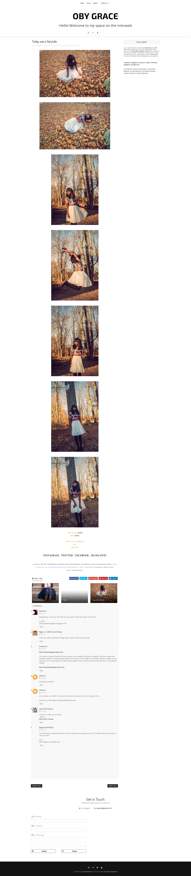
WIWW (109, 564)
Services (104, 3)
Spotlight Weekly (61, 567)
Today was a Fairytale (98, 600)
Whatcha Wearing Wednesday (73, 564)
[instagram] (88, 33)
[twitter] (97, 33)
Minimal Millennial (39, 600)
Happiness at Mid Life (46, 727)
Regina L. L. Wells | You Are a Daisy (50, 632)
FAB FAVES (106, 567)
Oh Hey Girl (93, 564)
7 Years (65, 600)
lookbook (54, 45)
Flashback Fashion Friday (77, 570)
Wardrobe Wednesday (102, 564)
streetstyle (65, 45)
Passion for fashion (98, 567)
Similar (80, 533)
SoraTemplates (87, 871)
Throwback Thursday (89, 567)
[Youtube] (102, 31)
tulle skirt (77, 45)
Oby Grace (95, 16)
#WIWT (81, 567)
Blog (89, 3)
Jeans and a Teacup (46, 709)
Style (72, 45)
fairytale (47, 45)
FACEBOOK (82, 555)
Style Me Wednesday (52, 564)
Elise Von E (42, 611)
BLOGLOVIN (98, 555)
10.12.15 (43, 649)
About (95, 3)
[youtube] (101, 867)
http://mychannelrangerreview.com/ (52, 667)
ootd (59, 45)
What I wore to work (42, 567)
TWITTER (67, 555)
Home (82, 3)
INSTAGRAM (51, 555)
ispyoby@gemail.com (104, 808)
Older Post (113, 786)
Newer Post (36, 786)
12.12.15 (43, 711)
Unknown (42, 676)
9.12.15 (43, 614)
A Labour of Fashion (52, 567)
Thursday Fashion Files (72, 567)
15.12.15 (43, 730)
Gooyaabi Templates (110, 871)
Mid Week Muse (62, 564)
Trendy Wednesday (85, 564)
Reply (41, 627)
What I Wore (44, 564)
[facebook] (93, 33)
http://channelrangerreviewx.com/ (51, 652)
